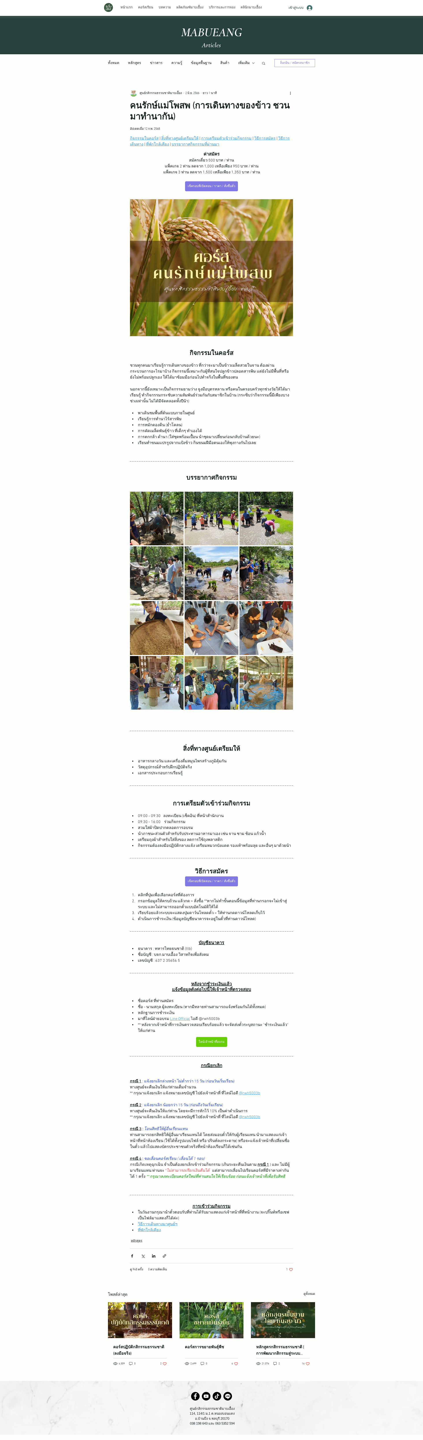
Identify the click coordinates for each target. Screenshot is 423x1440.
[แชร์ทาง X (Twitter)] (143, 1256)
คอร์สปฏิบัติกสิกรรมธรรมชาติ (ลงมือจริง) (138, 1350)
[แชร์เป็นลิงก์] (164, 1256)
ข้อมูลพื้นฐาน (201, 63)
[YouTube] (206, 1396)
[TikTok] (217, 1396)
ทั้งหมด (113, 63)
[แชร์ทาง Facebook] (132, 1256)
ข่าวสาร (156, 63)
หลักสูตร (134, 63)
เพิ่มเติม (244, 63)
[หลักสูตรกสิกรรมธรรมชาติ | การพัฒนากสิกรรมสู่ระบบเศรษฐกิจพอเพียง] (283, 1320)
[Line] (227, 1396)
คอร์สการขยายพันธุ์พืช (204, 1347)
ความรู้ (176, 63)
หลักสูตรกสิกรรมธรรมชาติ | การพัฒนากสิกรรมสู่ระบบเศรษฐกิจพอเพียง (280, 1350)
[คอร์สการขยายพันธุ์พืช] (212, 1320)
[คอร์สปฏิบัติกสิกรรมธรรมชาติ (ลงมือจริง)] (140, 1320)
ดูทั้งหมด (309, 1294)
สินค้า (224, 63)
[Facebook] (195, 1396)
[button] (264, 63)
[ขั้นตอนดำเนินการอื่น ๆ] (290, 93)
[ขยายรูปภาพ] (157, 518)
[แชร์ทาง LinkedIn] (154, 1256)
